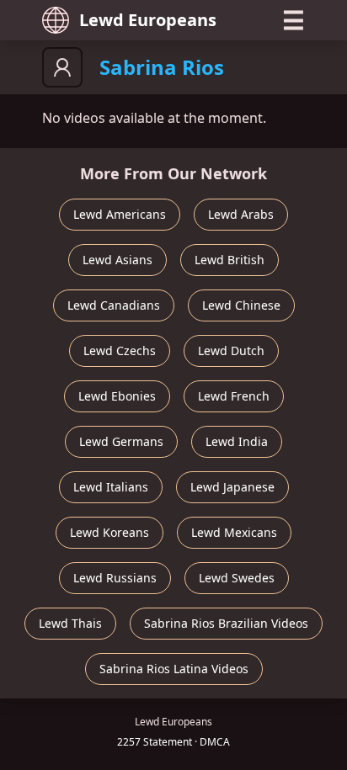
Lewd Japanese (232, 487)
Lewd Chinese (241, 305)
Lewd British (229, 260)
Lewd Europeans (147, 19)
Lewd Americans (119, 214)
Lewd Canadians (113, 305)
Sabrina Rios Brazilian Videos (226, 623)
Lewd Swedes (237, 578)
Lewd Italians (110, 487)
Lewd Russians (115, 578)
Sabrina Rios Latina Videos (173, 669)
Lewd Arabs (241, 214)
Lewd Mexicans (234, 532)
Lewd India (237, 441)
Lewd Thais (70, 623)
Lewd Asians (117, 260)
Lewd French (234, 396)
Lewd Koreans (109, 532)
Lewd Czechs (119, 350)
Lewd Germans (121, 441)
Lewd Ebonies (117, 396)
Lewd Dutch (231, 350)
